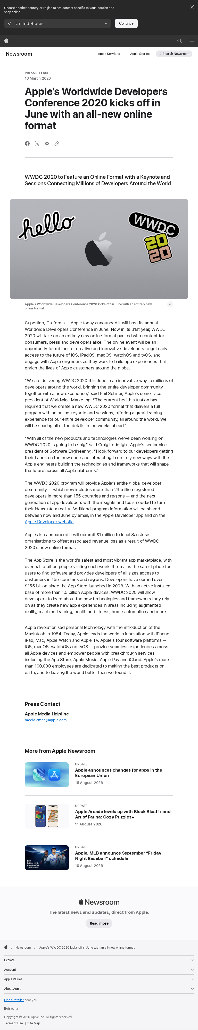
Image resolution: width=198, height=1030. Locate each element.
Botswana (11, 1008)
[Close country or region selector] (192, 6)
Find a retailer (14, 1000)
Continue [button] (126, 23)
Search (175, 54)
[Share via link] (56, 143)
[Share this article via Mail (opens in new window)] (47, 143)
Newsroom (19, 54)
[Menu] (192, 41)
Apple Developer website (49, 521)
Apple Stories (140, 54)
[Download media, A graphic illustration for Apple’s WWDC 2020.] (170, 304)
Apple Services (109, 54)
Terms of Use (13, 1023)
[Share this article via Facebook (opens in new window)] (27, 143)
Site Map (33, 1023)
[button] (58, 23)
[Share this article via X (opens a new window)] (37, 143)
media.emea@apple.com (46, 720)
